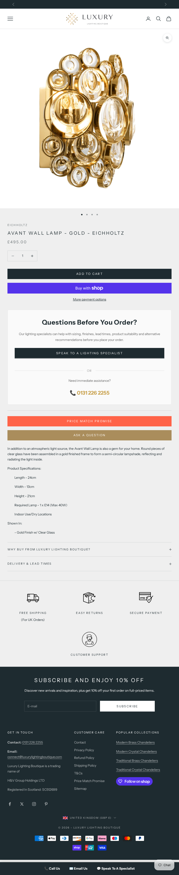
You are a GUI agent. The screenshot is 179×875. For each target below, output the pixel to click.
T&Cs (78, 773)
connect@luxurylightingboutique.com (34, 757)
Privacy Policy (84, 750)
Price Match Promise (89, 421)
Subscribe (127, 706)
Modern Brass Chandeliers (135, 742)
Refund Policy (84, 758)
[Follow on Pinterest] (46, 804)
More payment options (89, 299)
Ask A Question (89, 435)
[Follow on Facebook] (9, 804)
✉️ (78, 868)
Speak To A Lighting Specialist (89, 353)
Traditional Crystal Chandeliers (138, 770)
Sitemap (80, 788)
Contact (80, 742)
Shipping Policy (85, 765)
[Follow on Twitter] (22, 804)
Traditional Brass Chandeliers (137, 760)
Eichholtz (17, 225)
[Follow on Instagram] (34, 804)
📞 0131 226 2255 (90, 393)
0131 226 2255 (32, 742)
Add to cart (89, 274)
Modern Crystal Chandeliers (136, 751)
